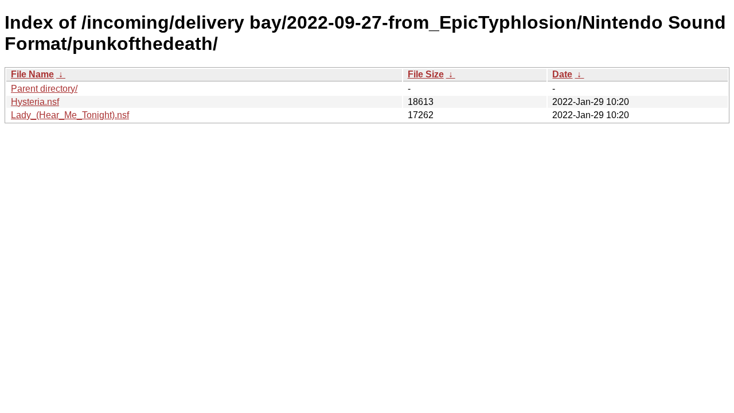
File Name (32, 74)
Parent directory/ (44, 88)
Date (562, 74)
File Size (426, 74)
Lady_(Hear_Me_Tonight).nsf (70, 115)
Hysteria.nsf (35, 102)
